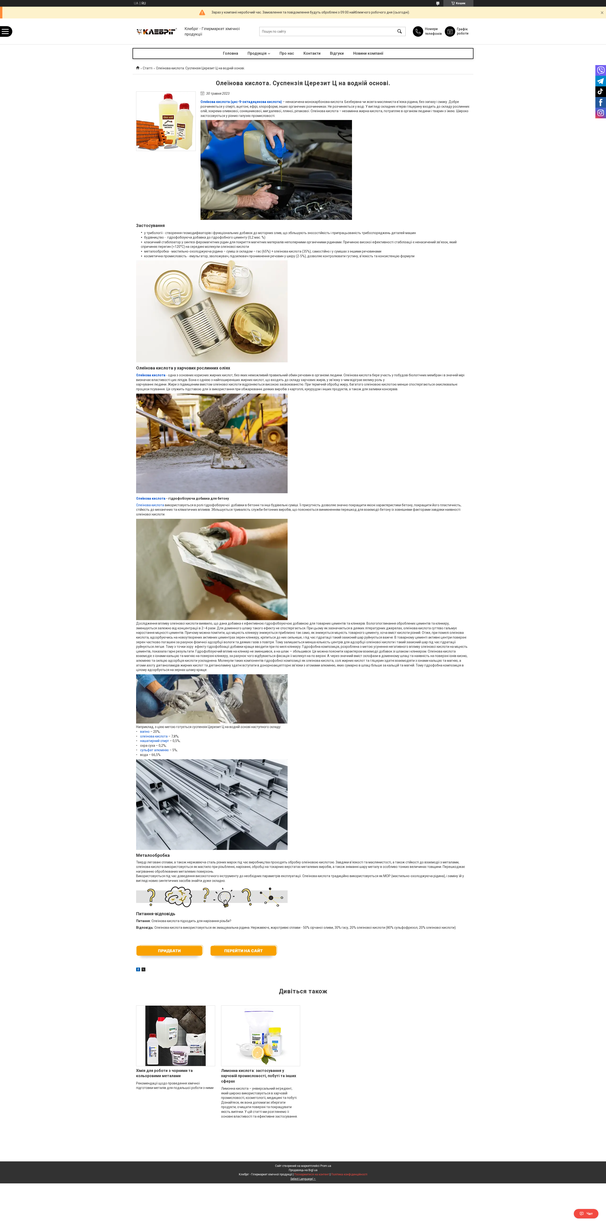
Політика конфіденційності (349, 1174)
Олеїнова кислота (150, 498)
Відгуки (337, 53)
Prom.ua (325, 1166)
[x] (143, 970)
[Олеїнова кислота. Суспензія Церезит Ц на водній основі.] (166, 121)
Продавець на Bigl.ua (303, 1170)
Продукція (257, 53)
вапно (145, 731)
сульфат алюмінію (154, 750)
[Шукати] (399, 31)
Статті (147, 68)
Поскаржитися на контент (311, 1174)
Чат (590, 1214)
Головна (230, 53)
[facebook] (138, 970)
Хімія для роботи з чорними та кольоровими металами (164, 1073)
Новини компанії (368, 53)
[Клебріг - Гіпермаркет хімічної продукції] (157, 31)
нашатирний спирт (154, 741)
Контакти (312, 53)
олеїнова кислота (154, 736)
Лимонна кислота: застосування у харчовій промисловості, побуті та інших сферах (258, 1076)
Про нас (287, 53)
